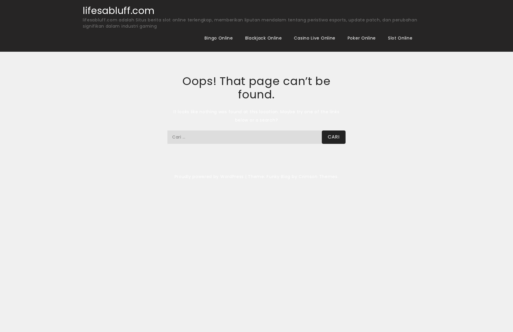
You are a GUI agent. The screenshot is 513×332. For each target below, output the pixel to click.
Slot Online (400, 38)
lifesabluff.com (119, 10)
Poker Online (362, 38)
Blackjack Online (263, 38)
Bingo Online (219, 38)
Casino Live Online (314, 38)
